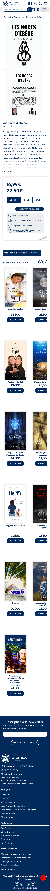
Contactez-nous (9, 802)
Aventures (19, 17)
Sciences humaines (11, 835)
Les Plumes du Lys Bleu (13, 806)
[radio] (14, 200)
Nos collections (8, 813)
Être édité (6, 798)
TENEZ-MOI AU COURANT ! (25, 742)
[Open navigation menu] (44, 9)
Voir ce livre (15, 320)
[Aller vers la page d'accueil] (25, 758)
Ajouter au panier (29, 209)
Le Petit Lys (7, 843)
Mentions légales (9, 865)
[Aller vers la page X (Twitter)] (28, 884)
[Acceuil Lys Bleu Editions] (11, 3)
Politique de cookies (11, 861)
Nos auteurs (7, 817)
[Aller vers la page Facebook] (17, 884)
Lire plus (7, 171)
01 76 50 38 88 (11, 770)
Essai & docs (7, 832)
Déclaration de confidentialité (16, 858)
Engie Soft (31, 888)
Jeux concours (8, 869)
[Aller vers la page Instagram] (22, 884)
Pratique (5, 839)
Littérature (6, 828)
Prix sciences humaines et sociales (18, 809)
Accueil (7, 17)
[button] (30, 3)
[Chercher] (29, 9)
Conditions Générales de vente (16, 854)
